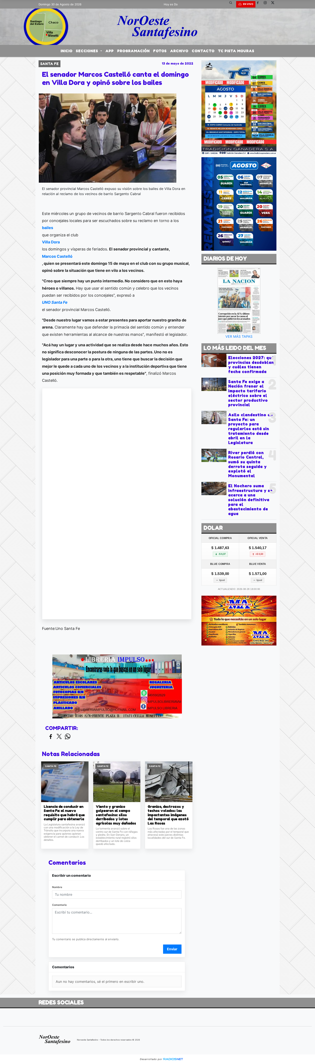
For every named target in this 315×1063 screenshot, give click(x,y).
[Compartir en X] (59, 736)
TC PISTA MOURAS (236, 51)
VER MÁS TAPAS (238, 336)
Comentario (59, 904)
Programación (133, 51)
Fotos (160, 51)
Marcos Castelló (57, 256)
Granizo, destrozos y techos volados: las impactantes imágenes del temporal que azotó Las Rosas (168, 815)
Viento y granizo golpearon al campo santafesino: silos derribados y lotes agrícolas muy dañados (116, 815)
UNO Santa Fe (55, 302)
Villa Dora (51, 242)
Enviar (172, 949)
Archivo (179, 51)
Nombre (57, 887)
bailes (47, 227)
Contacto (203, 51)
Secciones (87, 51)
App (109, 51)
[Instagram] (266, 4)
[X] (274, 4)
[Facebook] (259, 4)
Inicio (66, 51)
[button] (232, 4)
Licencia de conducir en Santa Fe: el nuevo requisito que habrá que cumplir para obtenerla (64, 813)
